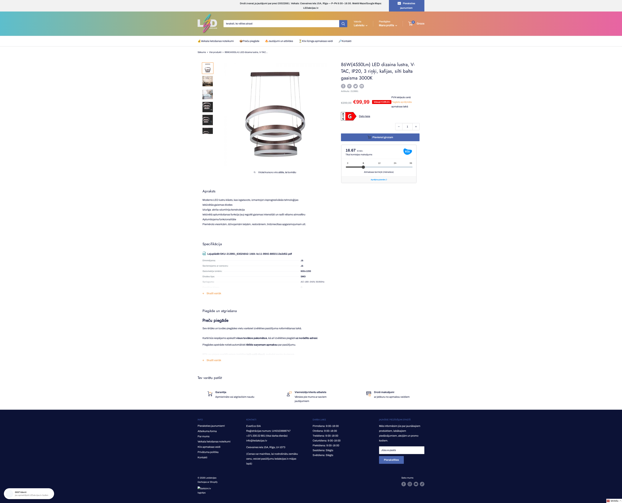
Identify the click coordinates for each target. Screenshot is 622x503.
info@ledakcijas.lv (256, 440)
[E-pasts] (361, 86)
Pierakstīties (391, 459)
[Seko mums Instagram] (410, 484)
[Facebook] (343, 86)
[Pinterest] (349, 86)
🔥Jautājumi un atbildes (279, 41)
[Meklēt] (343, 23)
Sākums (202, 52)
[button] (614, 501)
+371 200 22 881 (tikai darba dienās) (267, 435)
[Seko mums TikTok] (422, 484)
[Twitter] (355, 86)
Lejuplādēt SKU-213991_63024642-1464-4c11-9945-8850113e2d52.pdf (249, 253)
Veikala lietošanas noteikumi (214, 441)
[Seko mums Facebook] (403, 484)
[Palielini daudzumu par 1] (416, 126)
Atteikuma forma (207, 431)
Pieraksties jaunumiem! (211, 425)
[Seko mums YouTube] (416, 484)
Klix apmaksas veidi (209, 447)
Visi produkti (215, 52)
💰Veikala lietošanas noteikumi (216, 41)
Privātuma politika (208, 452)
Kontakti (202, 457)
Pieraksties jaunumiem (407, 5)
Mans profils (387, 25)
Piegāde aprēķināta (401, 102)
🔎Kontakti (345, 41)
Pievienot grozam (382, 137)
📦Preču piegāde (249, 41)
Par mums (203, 436)
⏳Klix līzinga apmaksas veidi (316, 41)
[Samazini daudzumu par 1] (398, 126)
